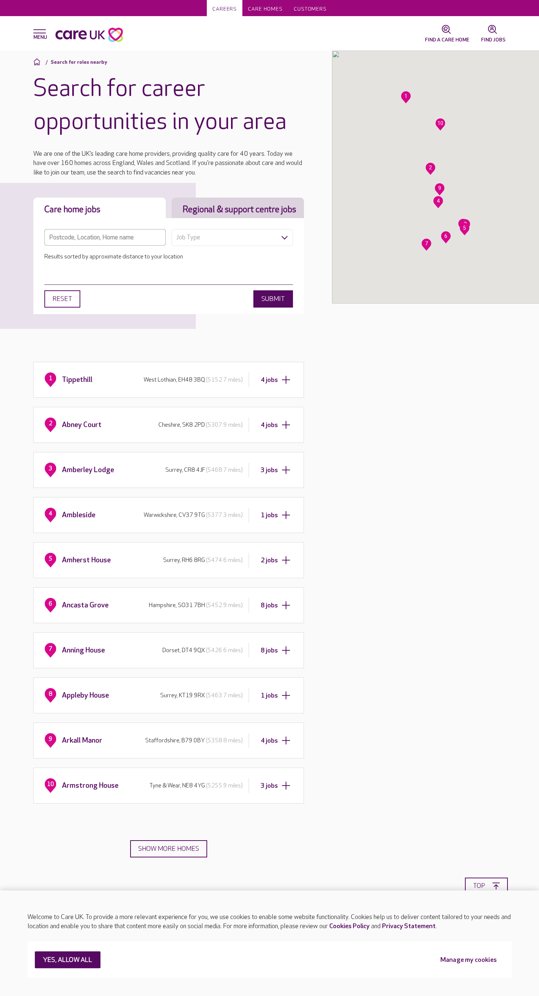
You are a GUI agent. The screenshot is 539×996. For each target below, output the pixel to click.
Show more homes (168, 849)
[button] (406, 97)
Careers (224, 9)
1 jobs (269, 515)
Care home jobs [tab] (72, 209)
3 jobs (269, 470)
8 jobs (269, 605)
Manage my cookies (468, 960)
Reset (62, 299)
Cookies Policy (349, 926)
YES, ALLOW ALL (67, 960)
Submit (273, 299)
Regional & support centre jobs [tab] (239, 209)
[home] (38, 61)
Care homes (265, 9)
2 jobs (269, 560)
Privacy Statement (409, 926)
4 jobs (269, 380)
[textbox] (232, 237)
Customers (310, 9)
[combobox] (232, 237)
